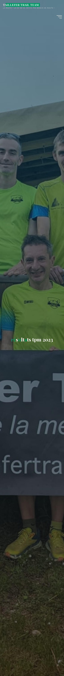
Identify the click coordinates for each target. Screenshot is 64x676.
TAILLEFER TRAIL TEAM (21, 5)
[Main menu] (59, 16)
